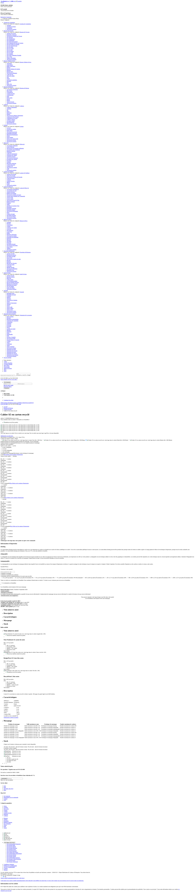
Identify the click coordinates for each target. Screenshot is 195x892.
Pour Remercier (10, 122)
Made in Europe (8, 368)
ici (178, 889)
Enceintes (9, 160)
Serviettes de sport (11, 244)
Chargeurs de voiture (12, 155)
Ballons (8, 67)
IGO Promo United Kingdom (14, 859)
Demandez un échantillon (6, 592)
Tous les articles (7, 357)
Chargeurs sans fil (11, 156)
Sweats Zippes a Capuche (13, 339)
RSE (5, 787)
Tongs (8, 342)
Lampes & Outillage (8, 171)
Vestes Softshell (10, 346)
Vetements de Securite (12, 350)
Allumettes (9, 63)
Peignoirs (9, 242)
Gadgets (9, 162)
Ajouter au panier (5, 591)
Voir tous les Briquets (12, 73)
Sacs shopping (7, 823)
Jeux (8, 77)
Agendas (9, 25)
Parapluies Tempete (11, 208)
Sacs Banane (10, 37)
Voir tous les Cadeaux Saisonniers (15, 115)
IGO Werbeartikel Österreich (14, 844)
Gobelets (9, 296)
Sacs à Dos (9, 56)
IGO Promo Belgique (12, 848)
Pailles (8, 233)
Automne (9, 108)
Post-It (8, 99)
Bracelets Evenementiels (12, 319)
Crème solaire (10, 279)
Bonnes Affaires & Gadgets (13, 69)
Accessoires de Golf (11, 190)
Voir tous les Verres (11, 311)
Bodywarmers (10, 316)
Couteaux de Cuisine (12, 227)
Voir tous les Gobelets (12, 300)
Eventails (9, 326)
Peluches (9, 81)
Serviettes (9, 241)
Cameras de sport (11, 164)
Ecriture (5, 125)
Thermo (9, 304)
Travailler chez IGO (8, 788)
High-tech (6, 143)
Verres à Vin (10, 309)
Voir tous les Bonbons (12, 268)
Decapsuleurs (10, 230)
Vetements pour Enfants (12, 355)
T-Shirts (9, 341)
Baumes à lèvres (11, 277)
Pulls (8, 335)
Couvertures (10, 225)
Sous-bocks (9, 257)
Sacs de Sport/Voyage (12, 45)
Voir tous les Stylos (11, 140)
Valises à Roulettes (11, 58)
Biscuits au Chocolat (12, 263)
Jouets (8, 78)
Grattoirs (9, 179)
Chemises (9, 323)
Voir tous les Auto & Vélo (13, 200)
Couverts (9, 229)
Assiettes (9, 222)
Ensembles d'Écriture (12, 133)
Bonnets (9, 318)
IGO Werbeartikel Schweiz (13, 857)
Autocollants (10, 65)
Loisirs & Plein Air (8, 186)
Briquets (9, 70)
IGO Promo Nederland (12, 861)
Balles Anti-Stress (11, 66)
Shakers (9, 297)
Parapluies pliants (11, 210)
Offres (5, 361)
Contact (5, 798)
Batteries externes (11, 151)
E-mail (19, 404)
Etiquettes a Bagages (12, 34)
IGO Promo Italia (11, 845)
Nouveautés (7, 367)
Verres (8, 305)
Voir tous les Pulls (11, 338)
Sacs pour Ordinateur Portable (14, 55)
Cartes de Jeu (10, 74)
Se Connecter (7, 382)
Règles (8, 100)
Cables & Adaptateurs (12, 153)
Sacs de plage (10, 47)
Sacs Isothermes (10, 40)
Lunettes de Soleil (11, 329)
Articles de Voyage (11, 33)
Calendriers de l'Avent (12, 118)
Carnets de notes (11, 93)
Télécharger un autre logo (7, 436)
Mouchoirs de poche (12, 285)
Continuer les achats (8, 400)
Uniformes (9, 344)
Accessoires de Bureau (12, 89)
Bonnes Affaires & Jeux (9, 60)
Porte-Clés (9, 84)
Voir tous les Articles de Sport (14, 195)
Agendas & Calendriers (9, 22)
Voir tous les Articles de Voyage (14, 36)
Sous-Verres (9, 246)
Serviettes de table (11, 256)
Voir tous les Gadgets (12, 167)
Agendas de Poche (11, 26)
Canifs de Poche (11, 178)
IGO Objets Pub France (9, 842)
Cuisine (8, 226)
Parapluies (9, 207)
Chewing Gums (10, 264)
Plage (8, 212)
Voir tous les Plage (11, 216)
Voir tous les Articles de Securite (14, 177)
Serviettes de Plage (11, 215)
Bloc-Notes (9, 91)
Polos (8, 333)
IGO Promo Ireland (11, 855)
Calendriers (9, 28)
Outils (8, 184)
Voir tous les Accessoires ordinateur (15, 148)
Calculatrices (10, 92)
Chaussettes (9, 322)
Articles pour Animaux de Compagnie (16, 196)
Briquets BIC (10, 71)
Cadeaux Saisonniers (12, 107)
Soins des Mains (11, 288)
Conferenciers (10, 95)
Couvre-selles (10, 199)
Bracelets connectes (11, 163)
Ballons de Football (11, 193)
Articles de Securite (11, 174)
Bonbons (9, 262)
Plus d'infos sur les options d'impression (13, 454)
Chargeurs (9, 152)
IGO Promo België (11, 846)
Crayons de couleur (11, 129)
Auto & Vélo (10, 197)
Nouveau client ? (8, 386)
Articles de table (10, 253)
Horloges (9, 238)
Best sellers (6, 365)
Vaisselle (6, 290)
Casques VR (10, 166)
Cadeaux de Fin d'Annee (13, 117)
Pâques (8, 114)
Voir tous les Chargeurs (12, 158)
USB (8, 169)
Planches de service (11, 255)
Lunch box (9, 231)
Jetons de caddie (11, 76)
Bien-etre (9, 278)
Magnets (9, 240)
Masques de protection (12, 283)
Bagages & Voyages (8, 30)
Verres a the (9, 307)
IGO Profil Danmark (12, 850)
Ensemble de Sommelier (12, 237)
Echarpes (9, 324)
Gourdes (6, 807)
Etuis (8, 96)
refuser (2, 890)
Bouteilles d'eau (10, 293)
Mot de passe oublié (8, 385)
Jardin (8, 204)
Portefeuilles (10, 334)
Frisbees (9, 203)
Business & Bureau (8, 86)
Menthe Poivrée (10, 267)
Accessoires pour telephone (13, 149)
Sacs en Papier (10, 51)
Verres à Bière (10, 308)
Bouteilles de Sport (11, 294)
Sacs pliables (10, 54)
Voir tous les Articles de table (14, 259)
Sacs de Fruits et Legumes (13, 44)
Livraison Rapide (8, 364)
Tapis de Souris (10, 102)
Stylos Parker (10, 137)
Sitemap (6, 869)
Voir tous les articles (11, 29)
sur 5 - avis (8, 1)
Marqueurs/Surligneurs (12, 134)
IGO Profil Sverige (11, 849)
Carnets (5, 810)
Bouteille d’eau (10, 270)
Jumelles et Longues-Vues (13, 205)
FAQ (5, 371)
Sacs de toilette (10, 286)
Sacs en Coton (10, 48)
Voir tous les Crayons (12, 132)
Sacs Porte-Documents (12, 41)
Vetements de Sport (11, 352)
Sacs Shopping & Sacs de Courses (15, 43)
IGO (5, 786)
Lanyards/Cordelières (12, 80)
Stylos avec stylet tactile (12, 138)
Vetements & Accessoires (10, 314)
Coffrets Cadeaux (11, 119)
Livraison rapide (11, 121)
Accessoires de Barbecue (13, 189)
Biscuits (9, 260)
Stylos (8, 136)
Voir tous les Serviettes (12, 245)
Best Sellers (23, 402)
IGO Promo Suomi (11, 856)
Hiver (8, 111)
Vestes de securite (11, 175)
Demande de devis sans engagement (9, 595)
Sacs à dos (6, 808)
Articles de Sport (11, 192)
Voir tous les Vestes (11, 348)
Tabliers (9, 248)
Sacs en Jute (10, 50)
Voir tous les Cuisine (12, 236)
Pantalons (9, 331)
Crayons (9, 127)
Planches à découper (12, 234)
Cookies (6, 868)
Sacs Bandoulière (11, 39)
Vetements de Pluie (11, 349)
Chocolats (9, 266)
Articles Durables (8, 363)
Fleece (8, 327)
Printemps (9, 112)
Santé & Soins (7, 272)
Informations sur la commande (11, 797)
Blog (5, 369)
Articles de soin (10, 275)
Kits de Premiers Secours (13, 282)
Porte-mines (9, 130)
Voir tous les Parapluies (12, 211)
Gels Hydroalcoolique (12, 281)
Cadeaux (6, 104)
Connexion (6, 388)
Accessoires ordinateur (12, 145)
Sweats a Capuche (11, 337)
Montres (9, 330)
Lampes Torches (11, 181)
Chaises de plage (11, 214)
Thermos (9, 298)
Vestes (8, 345)
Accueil (5, 406)
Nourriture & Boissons (9, 251)
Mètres (8, 182)
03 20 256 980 (4, 404)
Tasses (8, 301)
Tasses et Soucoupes (12, 303)
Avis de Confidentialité (9, 867)
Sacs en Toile (10, 52)
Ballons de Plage (11, 201)
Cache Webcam (10, 147)
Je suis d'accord (7, 890)
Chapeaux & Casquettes (12, 320)
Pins (8, 82)
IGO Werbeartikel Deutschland (14, 853)
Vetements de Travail (12, 353)
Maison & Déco (7, 219)
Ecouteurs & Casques (12, 159)
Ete (7, 110)
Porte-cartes (9, 97)
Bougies (9, 223)
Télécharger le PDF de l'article (11, 717)
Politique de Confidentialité (10, 865)
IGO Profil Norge (11, 860)
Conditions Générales (9, 864)
